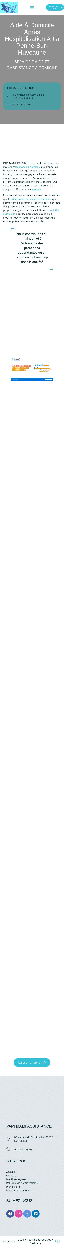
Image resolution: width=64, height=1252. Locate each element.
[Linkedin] (36, 1214)
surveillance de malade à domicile (31, 199)
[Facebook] (10, 1214)
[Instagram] (19, 1214)
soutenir (36, 189)
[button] (31, 7)
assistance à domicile (27, 166)
